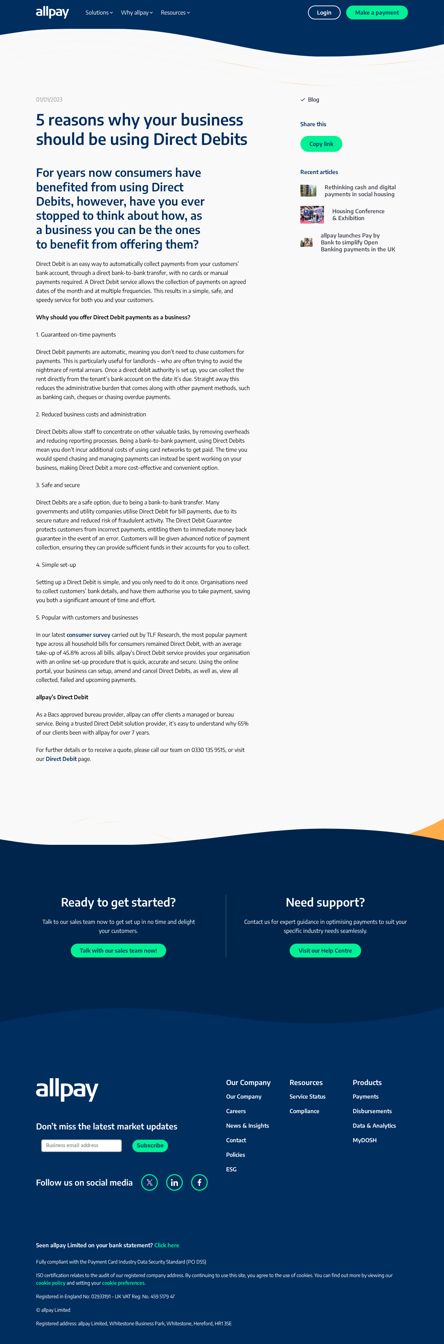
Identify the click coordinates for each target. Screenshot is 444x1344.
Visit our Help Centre (325, 950)
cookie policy (51, 1283)
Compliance (304, 1111)
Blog (313, 99)
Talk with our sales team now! (118, 950)
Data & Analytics (374, 1125)
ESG (231, 1169)
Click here (166, 1245)
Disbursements (372, 1111)
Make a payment (377, 12)
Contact (236, 1140)
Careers (236, 1111)
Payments (366, 1096)
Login (324, 12)
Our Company (244, 1096)
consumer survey (88, 634)
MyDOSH (365, 1140)
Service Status (308, 1096)
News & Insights (247, 1125)
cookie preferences (123, 1283)
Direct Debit (61, 758)
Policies (235, 1154)
